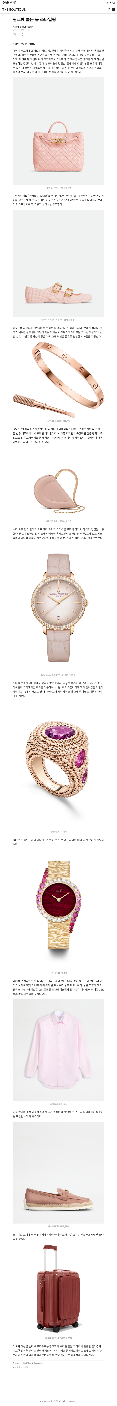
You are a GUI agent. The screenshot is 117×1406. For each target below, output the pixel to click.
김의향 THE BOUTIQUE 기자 (23, 27)
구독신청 (24, 1367)
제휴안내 (16, 1367)
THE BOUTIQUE (14, 9)
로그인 (112, 3)
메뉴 (113, 9)
